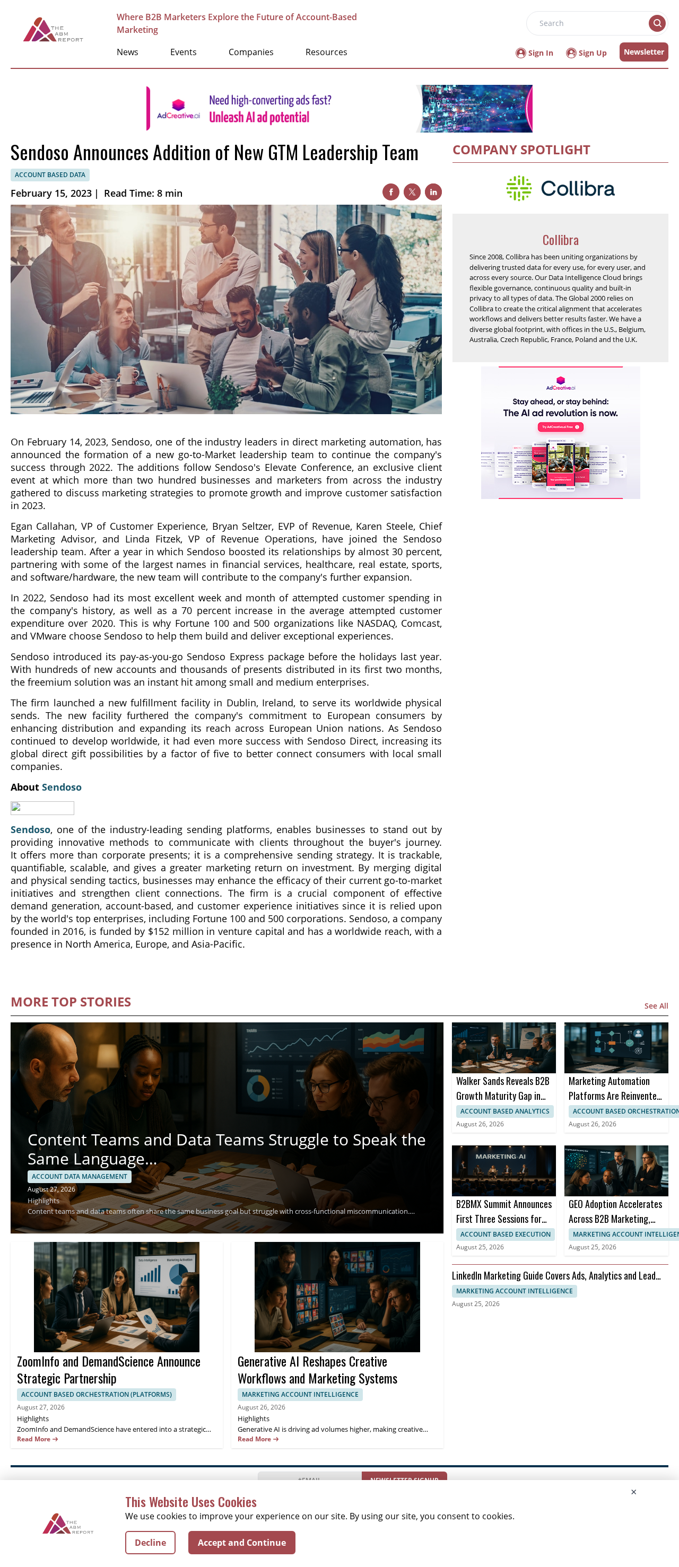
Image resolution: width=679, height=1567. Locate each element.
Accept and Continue (242, 1542)
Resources (326, 52)
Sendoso (62, 787)
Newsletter (644, 52)
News (127, 52)
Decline (150, 1542)
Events (183, 52)
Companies (251, 52)
